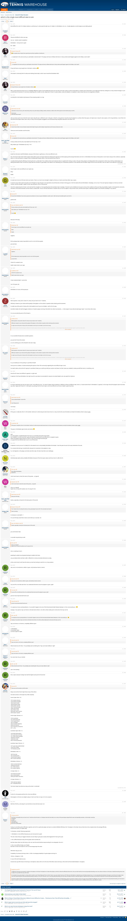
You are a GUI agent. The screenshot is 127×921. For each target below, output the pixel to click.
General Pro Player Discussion (21, 891)
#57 (125, 95)
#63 (125, 177)
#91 (125, 612)
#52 (125, 35)
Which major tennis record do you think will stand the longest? (21, 902)
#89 (125, 587)
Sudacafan (121, 907)
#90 (125, 598)
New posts (3, 12)
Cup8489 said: (14, 270)
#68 (125, 268)
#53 (125, 48)
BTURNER (121, 903)
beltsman (6, 907)
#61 (125, 151)
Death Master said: (15, 108)
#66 (125, 222)
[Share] (123, 24)
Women (42, 9)
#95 (125, 661)
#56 (125, 82)
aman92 (6, 903)
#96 (125, 672)
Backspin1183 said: (15, 51)
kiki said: (13, 62)
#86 (125, 540)
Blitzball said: (13, 225)
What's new (12, 9)
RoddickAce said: (14, 869)
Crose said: (13, 590)
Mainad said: (13, 125)
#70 (125, 298)
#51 (125, 24)
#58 (125, 106)
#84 (125, 504)
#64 (125, 191)
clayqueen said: (14, 481)
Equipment (29, 9)
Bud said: (13, 194)
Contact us (102, 917)
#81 (125, 466)
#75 (125, 394)
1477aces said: (14, 815)
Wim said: (13, 542)
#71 (125, 316)
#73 (125, 371)
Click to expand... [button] (68, 329)
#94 (125, 648)
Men (37, 9)
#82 (125, 479)
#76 (125, 409)
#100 (125, 812)
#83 (125, 491)
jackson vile (121, 899)
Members (21, 9)
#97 (125, 683)
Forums (4, 9)
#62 (125, 166)
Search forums (9, 12)
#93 (125, 637)
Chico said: (13, 469)
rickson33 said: (14, 578)
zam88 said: (13, 318)
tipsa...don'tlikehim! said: (16, 205)
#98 (125, 790)
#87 (125, 565)
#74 (125, 382)
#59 (125, 122)
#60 (125, 133)
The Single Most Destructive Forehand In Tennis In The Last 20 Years (23, 890)
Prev (3, 21)
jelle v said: (13, 615)
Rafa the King (120, 895)
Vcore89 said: (14, 423)
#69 (125, 287)
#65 (125, 202)
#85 (125, 520)
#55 (125, 71)
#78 (125, 432)
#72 (125, 345)
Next (11, 21)
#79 (125, 443)
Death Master (4, 19)
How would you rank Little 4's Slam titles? (15, 894)
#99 (125, 801)
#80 (125, 455)
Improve (50, 9)
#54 (125, 59)
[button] (16, 9)
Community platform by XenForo (63, 919)
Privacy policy (115, 917)
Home (123, 917)
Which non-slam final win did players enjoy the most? (18, 906)
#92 (125, 626)
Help (120, 917)
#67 (125, 247)
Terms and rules (108, 917)
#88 (125, 576)
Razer (6, 899)
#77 (125, 420)
